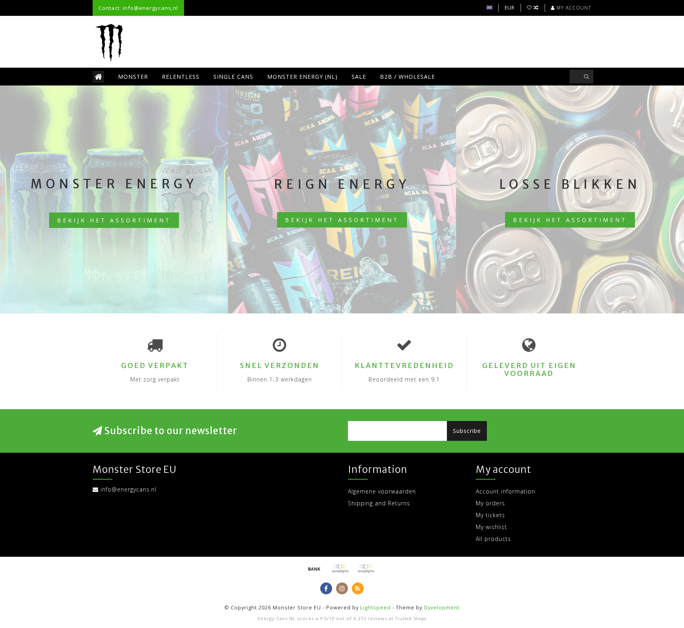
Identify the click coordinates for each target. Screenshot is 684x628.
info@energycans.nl (128, 489)
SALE (359, 76)
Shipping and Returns (379, 503)
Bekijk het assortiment (114, 220)
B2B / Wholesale (407, 76)
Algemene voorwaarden (382, 491)
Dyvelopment (442, 607)
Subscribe (467, 430)
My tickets (490, 515)
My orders (490, 503)
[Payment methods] (314, 569)
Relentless (181, 76)
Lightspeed (375, 607)
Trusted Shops (410, 618)
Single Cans (233, 76)
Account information (505, 491)
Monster (133, 76)
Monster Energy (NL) (302, 76)
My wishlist (491, 527)
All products (493, 539)
